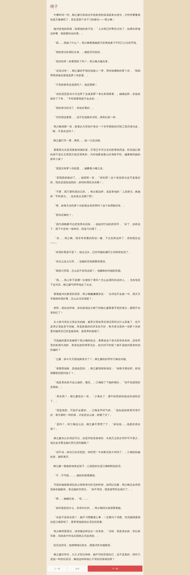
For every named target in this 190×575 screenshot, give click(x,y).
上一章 (57, 568)
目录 (77, 568)
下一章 (115, 568)
